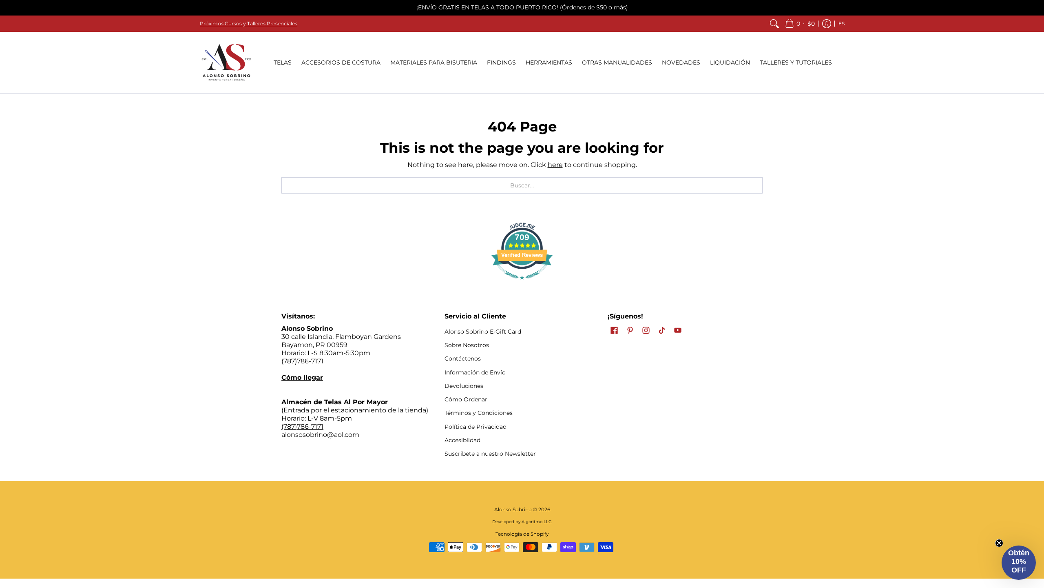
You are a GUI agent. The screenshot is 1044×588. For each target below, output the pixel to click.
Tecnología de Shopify (522, 534)
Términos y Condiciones (479, 412)
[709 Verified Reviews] (522, 283)
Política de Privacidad (476, 426)
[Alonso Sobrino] (226, 62)
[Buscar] (774, 24)
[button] (799, 24)
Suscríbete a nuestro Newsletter (490, 453)
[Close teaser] (999, 543)
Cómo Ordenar (466, 399)
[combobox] (522, 185)
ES (841, 23)
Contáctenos (463, 358)
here (555, 165)
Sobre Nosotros (467, 345)
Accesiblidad (462, 440)
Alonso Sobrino (513, 509)
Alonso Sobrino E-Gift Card (483, 331)
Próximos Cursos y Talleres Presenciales (248, 23)
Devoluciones (464, 386)
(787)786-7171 (302, 361)
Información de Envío (475, 372)
